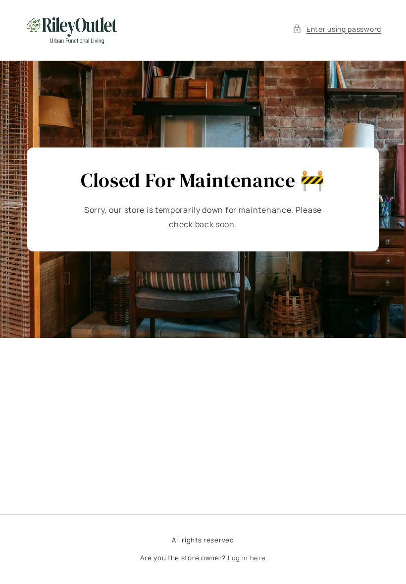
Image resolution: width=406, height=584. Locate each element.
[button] (337, 29)
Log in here (247, 557)
